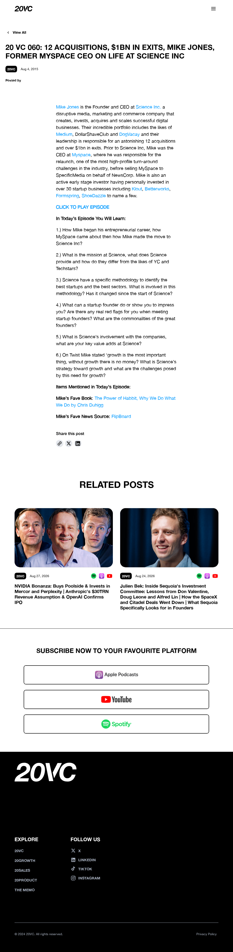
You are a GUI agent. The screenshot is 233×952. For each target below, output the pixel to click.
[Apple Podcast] (101, 576)
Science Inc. (148, 106)
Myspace (81, 154)
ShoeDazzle (94, 195)
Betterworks (157, 188)
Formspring (67, 195)
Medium (64, 134)
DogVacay (129, 134)
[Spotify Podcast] (93, 576)
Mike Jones (67, 106)
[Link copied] (59, 443)
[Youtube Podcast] (109, 576)
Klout (137, 188)
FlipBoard (121, 416)
